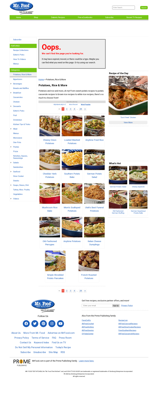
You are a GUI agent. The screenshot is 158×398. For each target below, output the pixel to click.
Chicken (16, 102)
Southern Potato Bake (72, 175)
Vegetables (18, 194)
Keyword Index (41, 342)
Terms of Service (40, 337)
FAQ (54, 337)
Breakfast (17, 93)
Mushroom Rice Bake (49, 209)
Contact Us (25, 342)
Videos (16, 199)
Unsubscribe (39, 352)
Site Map (53, 352)
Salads (16, 163)
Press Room (65, 337)
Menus (16, 64)
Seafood (16, 172)
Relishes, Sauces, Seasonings (20, 157)
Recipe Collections (20, 50)
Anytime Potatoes (72, 241)
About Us (16, 333)
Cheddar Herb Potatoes (50, 175)
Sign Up (115, 306)
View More (128, 122)
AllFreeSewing (88, 330)
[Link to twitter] (34, 323)
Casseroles (18, 97)
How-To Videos (19, 59)
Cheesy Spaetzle (138, 187)
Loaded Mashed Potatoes (72, 142)
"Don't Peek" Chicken (128, 118)
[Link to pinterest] (43, 323)
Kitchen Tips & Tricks (21, 124)
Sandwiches (18, 167)
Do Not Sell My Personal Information (34, 347)
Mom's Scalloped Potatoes (72, 209)
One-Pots (17, 142)
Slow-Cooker (18, 176)
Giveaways (17, 120)
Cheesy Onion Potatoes (49, 142)
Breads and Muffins (21, 88)
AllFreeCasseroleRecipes (128, 334)
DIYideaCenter (87, 334)
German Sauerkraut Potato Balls (138, 212)
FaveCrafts (86, 320)
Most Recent (73, 104)
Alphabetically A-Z (60, 104)
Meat (15, 129)
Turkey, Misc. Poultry (21, 190)
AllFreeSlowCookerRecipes (129, 327)
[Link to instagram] (51, 323)
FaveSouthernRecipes (127, 330)
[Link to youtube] (60, 323)
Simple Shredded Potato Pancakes (55, 277)
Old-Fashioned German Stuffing (118, 212)
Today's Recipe (63, 347)
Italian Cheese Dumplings (94, 243)
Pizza (15, 151)
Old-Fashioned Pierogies (50, 243)
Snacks (16, 181)
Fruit (15, 115)
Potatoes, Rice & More (22, 74)
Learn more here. (86, 361)
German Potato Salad (94, 175)
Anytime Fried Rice (94, 140)
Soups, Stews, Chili (21, 185)
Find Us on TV (59, 342)
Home (41, 79)
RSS (63, 352)
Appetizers (17, 79)
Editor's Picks (18, 55)
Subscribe (17, 40)
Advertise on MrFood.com (61, 333)
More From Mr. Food (34, 333)
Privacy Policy (21, 337)
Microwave (17, 138)
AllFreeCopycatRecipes (128, 324)
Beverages (17, 84)
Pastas (16, 147)
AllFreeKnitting (88, 327)
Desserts (17, 106)
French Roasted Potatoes (88, 277)
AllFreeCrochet (88, 324)
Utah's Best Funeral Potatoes (94, 209)
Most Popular (86, 104)
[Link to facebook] (26, 323)
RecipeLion (123, 320)
